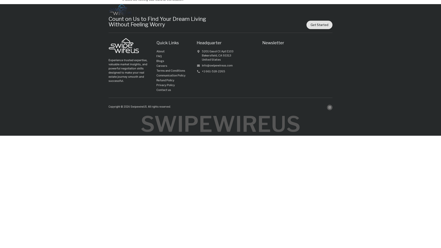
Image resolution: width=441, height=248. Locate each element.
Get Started (319, 25)
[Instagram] (329, 107)
